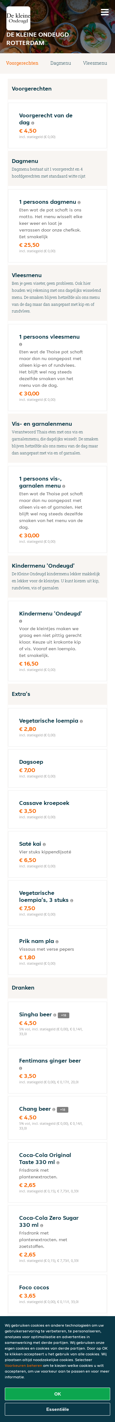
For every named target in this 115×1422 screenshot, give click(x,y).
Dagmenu (60, 63)
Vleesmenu (95, 63)
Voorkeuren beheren (23, 1365)
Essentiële (57, 1409)
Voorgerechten (22, 63)
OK (57, 1393)
